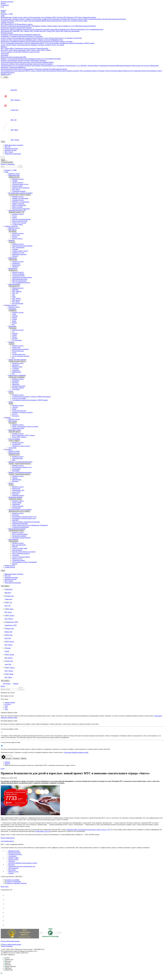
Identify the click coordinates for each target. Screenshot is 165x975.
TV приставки (37, 36)
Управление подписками (13, 153)
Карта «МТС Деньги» (44, 50)
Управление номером (8, 64)
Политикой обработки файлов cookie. (76, 752)
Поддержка (4, 55)
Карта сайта (4, 886)
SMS (24, 57)
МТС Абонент (25, 31)
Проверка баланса (48, 62)
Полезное (4, 26)
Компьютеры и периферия (9, 41)
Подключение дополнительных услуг (43, 65)
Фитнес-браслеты (38, 38)
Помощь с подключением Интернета (13, 58)
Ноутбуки (29, 41)
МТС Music (64, 31)
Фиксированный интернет (9, 69)
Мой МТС (16, 31)
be (1, 7)
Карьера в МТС (13, 859)
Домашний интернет (11, 148)
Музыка (19, 24)
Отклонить (16, 758)
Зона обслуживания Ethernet (37, 21)
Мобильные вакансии (82, 26)
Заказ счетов (31, 62)
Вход (3, 141)
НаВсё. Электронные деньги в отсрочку (23, 48)
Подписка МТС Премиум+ (66, 17)
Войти (3, 160)
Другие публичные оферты (114, 71)
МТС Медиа (5, 24)
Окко (41, 31)
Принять (23, 758)
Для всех (8, 45)
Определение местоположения (17, 26)
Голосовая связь (17, 57)
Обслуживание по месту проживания (24, 562)
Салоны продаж (10, 567)
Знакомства (13, 27)
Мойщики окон (31, 40)
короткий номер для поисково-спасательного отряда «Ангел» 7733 (88, 829)
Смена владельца (38, 64)
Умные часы (11, 38)
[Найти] (21, 688)
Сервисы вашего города (54, 26)
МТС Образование (34, 26)
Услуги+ (54, 45)
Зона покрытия (51, 71)
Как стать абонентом (18, 71)
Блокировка (28, 64)
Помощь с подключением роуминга (12, 60)
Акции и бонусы (23, 17)
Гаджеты (3, 38)
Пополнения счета (20, 62)
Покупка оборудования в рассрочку (68, 71)
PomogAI (93, 26)
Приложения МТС (7, 31)
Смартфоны (4, 34)
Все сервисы (5, 586)
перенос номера (10, 702)
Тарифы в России (47, 19)
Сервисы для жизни (7, 22)
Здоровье (43, 26)
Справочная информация (17, 67)
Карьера (3, 10)
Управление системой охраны (45, 29)
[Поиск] (20, 166)
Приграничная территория (117, 19)
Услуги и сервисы (6, 52)
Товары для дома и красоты (10, 40)
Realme (35, 34)
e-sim (6, 706)
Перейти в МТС (51, 17)
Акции (25, 21)
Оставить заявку (82, 21)
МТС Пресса (56, 31)
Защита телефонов (16, 29)
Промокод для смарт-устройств (41, 45)
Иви (37, 31)
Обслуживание (6, 71)
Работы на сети (128, 71)
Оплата (3, 62)
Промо (14, 45)
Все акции (60, 45)
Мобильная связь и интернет (14, 145)
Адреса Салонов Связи (38, 71)
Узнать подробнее (6, 946)
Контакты (11, 864)
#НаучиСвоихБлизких (78, 29)
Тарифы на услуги (69, 26)
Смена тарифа (19, 64)
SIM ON (27, 71)
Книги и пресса (27, 24)
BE (2, 686)
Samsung (16, 34)
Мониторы (35, 41)
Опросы (12, 72)
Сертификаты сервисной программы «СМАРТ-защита (76, 43)
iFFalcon (30, 36)
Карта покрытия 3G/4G (54, 21)
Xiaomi (26, 34)
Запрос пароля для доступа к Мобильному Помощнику (30, 525)
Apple (11, 34)
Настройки (57, 58)
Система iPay (17, 52)
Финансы (4, 46)
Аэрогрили (47, 40)
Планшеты (21, 41)
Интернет (43, 60)
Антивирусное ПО (28, 29)
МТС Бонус (79, 17)
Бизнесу (3, 3)
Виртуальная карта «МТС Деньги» (25, 50)
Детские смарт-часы (55, 38)
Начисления (10, 62)
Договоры (101, 71)
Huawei (21, 34)
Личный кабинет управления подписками (101, 65)
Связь (3, 15)
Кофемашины (55, 40)
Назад (3, 768)
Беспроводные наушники (23, 38)
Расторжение (48, 64)
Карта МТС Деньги (7, 50)
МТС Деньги (47, 31)
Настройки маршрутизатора (58, 69)
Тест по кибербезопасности (94, 29)
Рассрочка (38, 62)
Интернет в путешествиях (62, 19)
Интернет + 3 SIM (7, 14)
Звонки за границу (77, 19)
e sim (6, 709)
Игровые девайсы (59, 41)
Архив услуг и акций (69, 21)
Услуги (20, 21)
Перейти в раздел (14, 173)
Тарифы (14, 17)
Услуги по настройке (51, 43)
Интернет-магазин (7, 33)
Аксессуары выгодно (23, 45)
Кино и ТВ (12, 24)
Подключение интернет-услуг (35, 58)
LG (10, 36)
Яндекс (24, 36)
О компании (5, 5)
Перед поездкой (103, 19)
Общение (29, 27)
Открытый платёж (42, 48)
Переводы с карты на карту (31, 52)
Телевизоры (4, 36)
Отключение (49, 58)
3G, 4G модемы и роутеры (70, 38)
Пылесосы (22, 40)
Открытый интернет (89, 17)
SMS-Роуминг (35, 60)
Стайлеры (40, 40)
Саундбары (69, 41)
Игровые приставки (46, 41)
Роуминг (27, 60)
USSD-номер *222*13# (43, 831)
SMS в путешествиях (90, 19)
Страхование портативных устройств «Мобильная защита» (25, 43)
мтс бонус (8, 704)
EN (4, 686)
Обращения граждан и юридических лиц (21, 866)
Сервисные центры (139, 71)
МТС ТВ (33, 31)
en (3, 7)
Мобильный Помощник (123, 65)
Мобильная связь (6, 17)
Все (39, 34)
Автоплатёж (5, 53)
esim (6, 707)
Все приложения (73, 31)
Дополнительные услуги (37, 17)
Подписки (27, 65)
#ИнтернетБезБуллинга (62, 29)
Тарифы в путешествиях (33, 19)
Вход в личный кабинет (26, 69)
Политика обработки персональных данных (22, 863)
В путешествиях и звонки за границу (13, 19)
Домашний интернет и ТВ (9, 21)
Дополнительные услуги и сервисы (12, 65)
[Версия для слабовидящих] (2, 8)
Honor (31, 34)
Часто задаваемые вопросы (88, 71)
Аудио (46, 38)
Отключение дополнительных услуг (68, 65)
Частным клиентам (7, 1)
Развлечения (5, 27)
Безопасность (5, 29)
